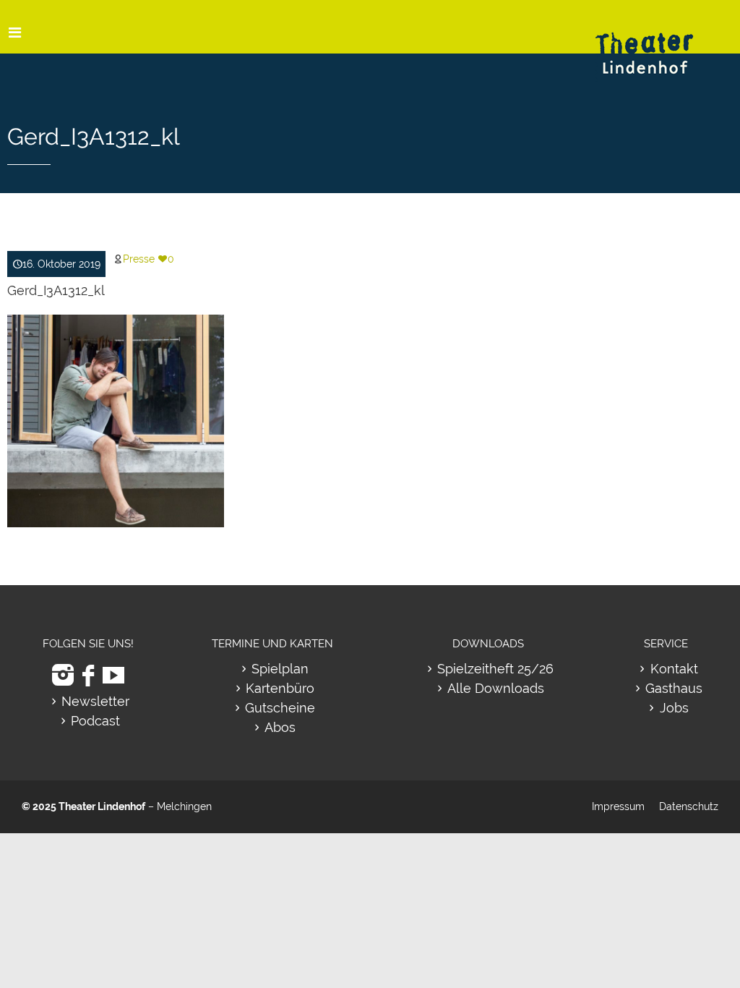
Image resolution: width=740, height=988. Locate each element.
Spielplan (280, 668)
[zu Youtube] (113, 675)
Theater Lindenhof (102, 806)
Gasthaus (673, 688)
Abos (280, 727)
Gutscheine (280, 707)
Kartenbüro (280, 688)
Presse (139, 259)
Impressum (618, 806)
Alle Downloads (495, 688)
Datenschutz (688, 806)
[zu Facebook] (88, 675)
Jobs (674, 707)
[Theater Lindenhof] (657, 42)
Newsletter (95, 701)
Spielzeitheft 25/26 (495, 668)
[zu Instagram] (63, 675)
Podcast (95, 720)
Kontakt (674, 668)
